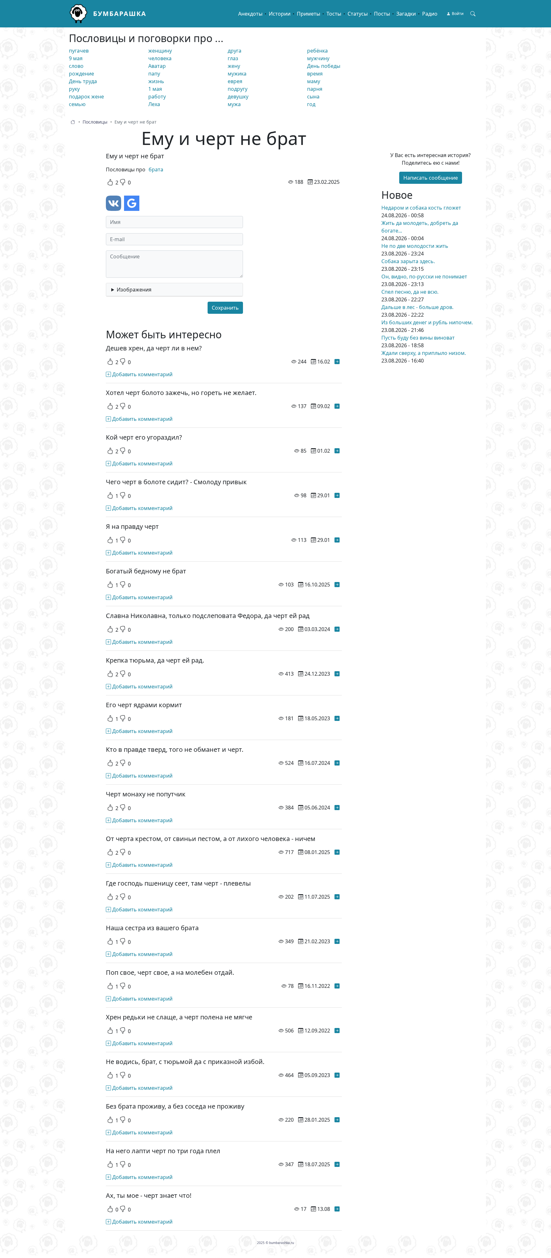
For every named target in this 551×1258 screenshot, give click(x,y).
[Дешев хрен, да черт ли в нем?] (337, 361)
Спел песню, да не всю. (409, 291)
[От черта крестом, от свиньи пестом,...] (337, 852)
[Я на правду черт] (337, 539)
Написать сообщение (430, 177)
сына (313, 96)
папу (154, 73)
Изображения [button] (134, 289)
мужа (234, 104)
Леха (154, 104)
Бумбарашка (119, 13)
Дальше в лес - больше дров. (417, 307)
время (315, 73)
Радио (429, 13)
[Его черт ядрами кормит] (337, 718)
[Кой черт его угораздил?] (337, 450)
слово (76, 65)
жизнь (156, 81)
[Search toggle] (473, 14)
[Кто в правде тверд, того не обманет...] (337, 762)
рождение (81, 73)
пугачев (79, 50)
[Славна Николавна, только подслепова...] (337, 629)
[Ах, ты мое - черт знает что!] (337, 1208)
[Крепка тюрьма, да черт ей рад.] (337, 673)
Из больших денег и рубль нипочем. (427, 322)
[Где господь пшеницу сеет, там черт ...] (337, 896)
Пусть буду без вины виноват (418, 337)
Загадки (406, 13)
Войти (458, 13)
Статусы (358, 13)
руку (74, 88)
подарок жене (86, 96)
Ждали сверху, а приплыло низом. (423, 352)
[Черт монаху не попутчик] (337, 807)
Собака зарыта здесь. (408, 261)
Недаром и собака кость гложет (421, 207)
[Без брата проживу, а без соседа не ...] (337, 1119)
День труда (83, 81)
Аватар (157, 65)
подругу (237, 88)
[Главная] (81, 13)
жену (234, 65)
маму (313, 81)
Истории (279, 13)
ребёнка (317, 50)
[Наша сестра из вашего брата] (337, 941)
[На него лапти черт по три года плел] (337, 1164)
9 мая (76, 58)
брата (156, 169)
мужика (237, 73)
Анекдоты (250, 13)
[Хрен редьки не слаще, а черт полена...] (337, 1030)
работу (157, 96)
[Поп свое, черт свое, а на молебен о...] (337, 985)
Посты (382, 13)
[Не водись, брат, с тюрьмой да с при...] (337, 1075)
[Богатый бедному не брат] (337, 584)
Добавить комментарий (142, 374)
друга (234, 50)
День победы (323, 65)
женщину (160, 50)
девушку (238, 96)
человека (160, 58)
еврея (235, 81)
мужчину (318, 58)
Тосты (334, 13)
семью (77, 104)
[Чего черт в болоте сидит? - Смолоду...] (337, 495)
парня (314, 88)
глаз (233, 58)
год (311, 104)
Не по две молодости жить (414, 245)
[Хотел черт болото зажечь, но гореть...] (337, 406)
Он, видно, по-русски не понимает (424, 276)
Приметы (308, 13)
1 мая (155, 88)
